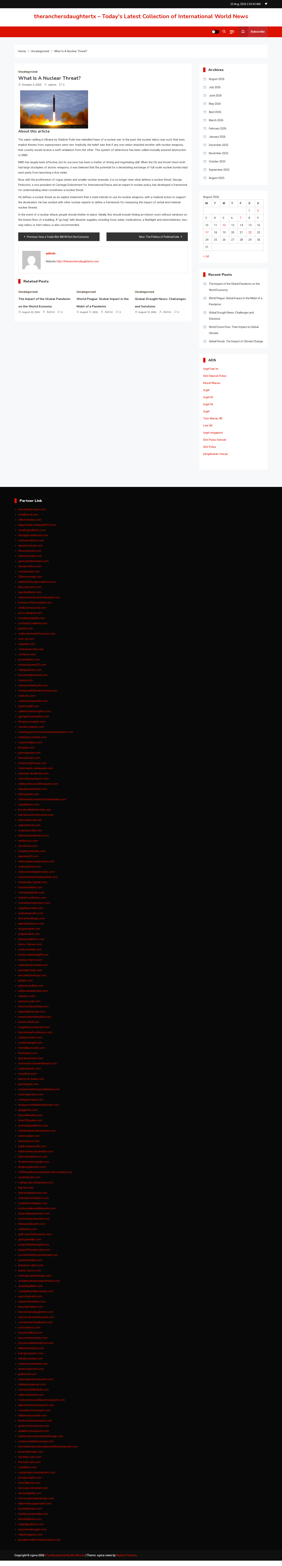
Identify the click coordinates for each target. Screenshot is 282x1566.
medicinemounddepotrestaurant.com (41, 1400)
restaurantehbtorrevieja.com (36, 1441)
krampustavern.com (30, 1353)
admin (52, 84)
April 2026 (215, 112)
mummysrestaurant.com (33, 1218)
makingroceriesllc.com (32, 737)
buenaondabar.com (30, 887)
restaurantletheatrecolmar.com (37, 690)
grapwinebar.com (29, 934)
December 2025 (218, 145)
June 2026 (215, 95)
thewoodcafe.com (29, 550)
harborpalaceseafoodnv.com (36, 861)
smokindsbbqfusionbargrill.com (38, 1255)
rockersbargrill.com (30, 1042)
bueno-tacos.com (29, 1270)
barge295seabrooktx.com (34, 1249)
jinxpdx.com (25, 628)
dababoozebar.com (30, 1358)
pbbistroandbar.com (30, 985)
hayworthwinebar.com (32, 1301)
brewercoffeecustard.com (34, 602)
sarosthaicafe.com (30, 1296)
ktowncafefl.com (29, 1022)
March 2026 (216, 120)
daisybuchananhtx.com (32, 789)
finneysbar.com (27, 1053)
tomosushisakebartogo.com (36, 1498)
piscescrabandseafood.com (36, 1343)
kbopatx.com (26, 747)
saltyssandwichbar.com (33, 991)
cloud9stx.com (27, 1073)
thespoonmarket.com (31, 721)
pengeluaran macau (215, 454)
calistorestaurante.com (33, 701)
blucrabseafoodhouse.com (35, 1032)
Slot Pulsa (209, 447)
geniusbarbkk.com (29, 1239)
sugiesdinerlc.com (29, 1068)
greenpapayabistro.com (33, 1125)
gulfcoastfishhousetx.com (34, 1234)
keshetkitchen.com (30, 1508)
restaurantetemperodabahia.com (39, 1089)
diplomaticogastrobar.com (34, 1503)
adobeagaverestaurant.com (35, 1379)
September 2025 (219, 169)
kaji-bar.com (26, 1187)
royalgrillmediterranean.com (35, 1291)
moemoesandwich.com (33, 1363)
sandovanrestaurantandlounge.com (40, 1436)
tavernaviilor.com (29, 1136)
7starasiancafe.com (31, 649)
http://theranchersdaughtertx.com (78, 261)
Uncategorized (27, 71)
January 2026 (217, 136)
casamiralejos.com (30, 742)
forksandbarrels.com (31, 892)
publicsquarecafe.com (32, 1146)
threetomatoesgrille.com (33, 1161)
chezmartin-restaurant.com (35, 768)
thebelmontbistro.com (32, 897)
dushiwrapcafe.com (30, 913)
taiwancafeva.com (29, 566)
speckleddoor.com (29, 592)
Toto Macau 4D (212, 418)
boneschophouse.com (32, 763)
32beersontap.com (30, 576)
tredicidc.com (26, 695)
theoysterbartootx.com (32, 1193)
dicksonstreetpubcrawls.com (36, 872)
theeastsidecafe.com (31, 1224)
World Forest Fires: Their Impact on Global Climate (234, 330)
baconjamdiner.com (30, 1306)
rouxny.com (25, 680)
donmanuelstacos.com (32, 1156)
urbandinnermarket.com (33, 965)
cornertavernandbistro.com (35, 1322)
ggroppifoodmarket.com (33, 716)
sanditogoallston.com (32, 530)
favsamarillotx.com (30, 1332)
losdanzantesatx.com (31, 851)
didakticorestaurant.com (33, 1431)
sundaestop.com (29, 571)
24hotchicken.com (29, 519)
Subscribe (258, 31)
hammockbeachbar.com (33, 1006)
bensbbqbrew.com (29, 1519)
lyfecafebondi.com (30, 820)
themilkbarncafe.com (31, 1048)
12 (224, 225)
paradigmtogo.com (30, 970)
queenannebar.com (30, 1260)
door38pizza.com (29, 1482)
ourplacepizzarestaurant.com (36, 1472)
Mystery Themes (126, 1555)
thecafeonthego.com (31, 918)
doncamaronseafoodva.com (36, 1317)
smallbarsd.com (28, 514)
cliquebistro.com (28, 804)
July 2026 (215, 87)
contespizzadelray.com (32, 623)
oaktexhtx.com (27, 1229)
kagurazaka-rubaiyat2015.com (37, 525)
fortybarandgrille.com (31, 618)
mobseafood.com (29, 866)
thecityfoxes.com (29, 758)
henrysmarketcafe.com (33, 685)
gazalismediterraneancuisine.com (39, 1539)
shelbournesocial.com (32, 607)
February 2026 (217, 128)
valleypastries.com (30, 670)
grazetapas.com (28, 1084)
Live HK (208, 425)
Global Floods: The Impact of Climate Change (236, 341)
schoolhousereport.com (33, 778)
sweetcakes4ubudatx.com (34, 1016)
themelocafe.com (29, 1462)
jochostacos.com (29, 1327)
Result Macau (211, 383)
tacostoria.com (28, 846)
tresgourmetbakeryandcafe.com (38, 1105)
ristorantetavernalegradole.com (38, 877)
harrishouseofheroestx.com (36, 815)
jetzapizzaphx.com (30, 1477)
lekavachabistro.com (31, 939)
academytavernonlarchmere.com (39, 1281)
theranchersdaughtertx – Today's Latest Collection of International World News (141, 16)
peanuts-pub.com (29, 1001)
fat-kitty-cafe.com (29, 1457)
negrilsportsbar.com (30, 908)
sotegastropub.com (30, 1099)
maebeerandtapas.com (32, 1203)
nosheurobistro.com (31, 540)
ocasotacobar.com (30, 830)
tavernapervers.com (30, 1094)
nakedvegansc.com (30, 1534)
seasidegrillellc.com (30, 1286)
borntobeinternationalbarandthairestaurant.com (48, 1446)
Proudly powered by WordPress (65, 1555)
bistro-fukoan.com (30, 944)
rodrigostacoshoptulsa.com (35, 1182)
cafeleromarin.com (30, 1037)
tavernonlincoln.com (31, 1369)
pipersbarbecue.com (31, 923)
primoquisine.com (29, 752)
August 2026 (216, 79)
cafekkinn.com (27, 1467)
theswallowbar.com (30, 1115)
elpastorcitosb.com (30, 545)
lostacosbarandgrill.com (33, 954)
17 (206, 232)
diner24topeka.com (30, 1120)
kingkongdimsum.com (32, 1167)
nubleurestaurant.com (32, 1384)
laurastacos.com (29, 1141)
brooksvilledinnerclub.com (34, 809)
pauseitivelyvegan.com (32, 1529)
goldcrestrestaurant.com (33, 1426)
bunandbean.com (29, 659)
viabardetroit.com (29, 825)
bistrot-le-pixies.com (31, 1079)
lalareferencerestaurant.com (36, 1405)
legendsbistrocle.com (31, 1011)
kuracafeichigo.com (30, 1451)
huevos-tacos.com (30, 960)
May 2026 (215, 103)
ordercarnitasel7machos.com (36, 633)
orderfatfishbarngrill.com (33, 1244)
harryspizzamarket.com (33, 1488)
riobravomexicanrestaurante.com (39, 597)
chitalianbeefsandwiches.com (37, 1130)
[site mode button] (215, 32)
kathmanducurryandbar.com (35, 1151)
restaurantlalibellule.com (33, 1389)
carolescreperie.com (31, 727)
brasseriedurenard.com (32, 675)
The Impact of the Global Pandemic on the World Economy (234, 286)
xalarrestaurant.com (31, 1394)
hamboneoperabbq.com (33, 1514)
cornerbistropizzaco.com (34, 903)
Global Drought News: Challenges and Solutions (231, 315)
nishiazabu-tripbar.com (32, 882)
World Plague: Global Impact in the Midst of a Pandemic (235, 301)
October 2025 (217, 161)
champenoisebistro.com (33, 1198)
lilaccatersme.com (29, 587)
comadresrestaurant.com (34, 1410)
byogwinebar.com (29, 928)
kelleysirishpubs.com (31, 1348)
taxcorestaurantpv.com (32, 1338)
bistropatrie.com (28, 794)
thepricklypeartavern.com (34, 1213)
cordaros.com (27, 654)
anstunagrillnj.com (29, 1493)
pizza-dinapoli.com (30, 613)
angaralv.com (26, 644)
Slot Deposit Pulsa (214, 376)
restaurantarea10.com (32, 664)
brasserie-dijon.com (30, 1265)
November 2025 (218, 153)
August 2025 (216, 177)
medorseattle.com (29, 949)
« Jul (206, 256)
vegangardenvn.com (31, 1524)
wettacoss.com (28, 840)
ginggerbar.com (28, 1110)
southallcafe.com (29, 1177)
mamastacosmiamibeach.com (37, 1063)
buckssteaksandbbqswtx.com (37, 1208)
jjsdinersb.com (27, 1374)
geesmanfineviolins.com (33, 561)
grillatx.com (25, 980)
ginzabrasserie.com (30, 1058)
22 (249, 232)
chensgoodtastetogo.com (34, 1275)
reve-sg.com (26, 639)
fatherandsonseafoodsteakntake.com (42, 799)
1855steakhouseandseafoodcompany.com (45, 1172)
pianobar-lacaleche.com (33, 773)
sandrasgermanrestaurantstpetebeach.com (45, 732)
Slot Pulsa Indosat (214, 439)
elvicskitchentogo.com (32, 975)
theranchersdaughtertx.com (35, 1312)
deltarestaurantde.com (32, 1415)
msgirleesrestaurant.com (34, 1027)
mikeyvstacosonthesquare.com (38, 783)
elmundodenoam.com (32, 509)
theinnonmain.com (30, 556)
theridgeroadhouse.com (33, 535)
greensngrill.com (28, 706)
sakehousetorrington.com (34, 711)
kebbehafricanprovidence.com (37, 582)
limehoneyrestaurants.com (35, 1420)
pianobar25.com (28, 856)
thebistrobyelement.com (33, 835)
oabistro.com (26, 996)
